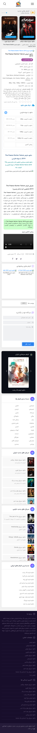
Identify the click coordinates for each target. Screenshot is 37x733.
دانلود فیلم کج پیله (28, 580)
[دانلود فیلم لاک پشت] (18, 372)
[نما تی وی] (18, 3)
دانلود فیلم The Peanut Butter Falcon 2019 (19, 55)
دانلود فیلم (32, 642)
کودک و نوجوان (14, 430)
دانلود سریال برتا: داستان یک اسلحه (25, 672)
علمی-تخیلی (15, 423)
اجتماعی (31, 406)
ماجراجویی (31, 434)
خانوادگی (16, 416)
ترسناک (32, 413)
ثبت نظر (28, 344)
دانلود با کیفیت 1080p (26, 132)
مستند (16, 434)
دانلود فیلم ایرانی (30, 646)
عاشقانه (31, 423)
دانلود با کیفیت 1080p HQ (24, 138)
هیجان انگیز (15, 441)
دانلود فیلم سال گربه (28, 576)
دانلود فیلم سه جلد (28, 604)
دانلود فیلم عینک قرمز (28, 587)
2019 (23, 303)
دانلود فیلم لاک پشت (28, 573)
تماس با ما (32, 675)
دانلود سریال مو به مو (29, 669)
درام (33, 420)
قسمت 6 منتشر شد (10, 37)
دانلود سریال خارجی (30, 655)
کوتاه (32, 430)
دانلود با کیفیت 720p (26, 125)
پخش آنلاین (28, 145)
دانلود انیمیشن (31, 659)
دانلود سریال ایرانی (30, 649)
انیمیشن (31, 409)
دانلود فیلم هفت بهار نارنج (26, 597)
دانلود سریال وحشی (30, 662)
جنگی (32, 416)
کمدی (16, 427)
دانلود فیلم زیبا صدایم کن (27, 583)
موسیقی (31, 441)
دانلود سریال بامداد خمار (29, 665)
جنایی (16, 413)
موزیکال (16, 437)
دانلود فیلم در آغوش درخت (26, 590)
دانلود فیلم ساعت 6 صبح (27, 593)
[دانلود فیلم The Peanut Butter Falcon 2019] (21, 51)
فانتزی (32, 427)
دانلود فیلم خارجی (30, 652)
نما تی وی (32, 45)
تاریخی (16, 409)
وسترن (16, 444)
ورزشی (32, 444)
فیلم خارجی (25, 45)
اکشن (16, 406)
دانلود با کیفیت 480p (26, 119)
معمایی (32, 437)
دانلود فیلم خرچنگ (29, 600)
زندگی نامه (15, 420)
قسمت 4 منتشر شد (28, 37)
